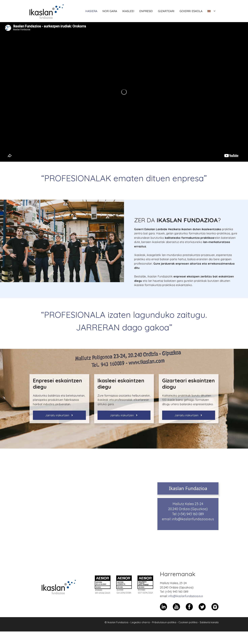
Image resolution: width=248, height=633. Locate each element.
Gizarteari (166, 11)
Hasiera (91, 11)
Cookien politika (187, 622)
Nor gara (109, 11)
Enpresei (146, 11)
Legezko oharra (140, 622)
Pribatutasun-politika (164, 622)
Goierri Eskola (191, 11)
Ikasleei (128, 11)
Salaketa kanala (209, 622)
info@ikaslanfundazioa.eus (193, 519)
